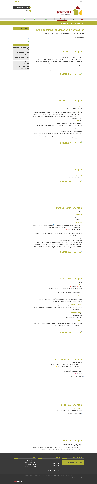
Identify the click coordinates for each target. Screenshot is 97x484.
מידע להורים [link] (27, 23)
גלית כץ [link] (80, 111)
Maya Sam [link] (79, 285)
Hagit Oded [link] (78, 214)
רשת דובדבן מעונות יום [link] (56, 475)
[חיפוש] (29, 11)
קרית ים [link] (68, 51)
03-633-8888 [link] (28, 463)
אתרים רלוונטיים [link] (56, 468)
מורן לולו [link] (80, 295)
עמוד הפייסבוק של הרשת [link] (54, 470)
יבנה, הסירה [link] (66, 405)
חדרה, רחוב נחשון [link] (63, 208)
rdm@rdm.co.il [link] (29, 466)
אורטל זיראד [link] (79, 106)
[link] (18, 1)
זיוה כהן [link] (80, 68)
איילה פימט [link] (79, 175)
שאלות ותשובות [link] (56, 463)
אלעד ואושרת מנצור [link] (77, 291)
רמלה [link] (69, 169)
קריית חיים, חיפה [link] (64, 100)
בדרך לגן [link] (77, 55)
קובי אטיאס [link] (79, 232)
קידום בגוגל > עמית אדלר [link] (78, 478)
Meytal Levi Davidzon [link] (76, 304)
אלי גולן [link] (80, 320)
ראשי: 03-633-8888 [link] (23, 7)
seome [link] (15, 481)
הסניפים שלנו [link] (56, 465)
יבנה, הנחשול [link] (65, 278)
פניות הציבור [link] (80, 1)
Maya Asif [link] (79, 222)
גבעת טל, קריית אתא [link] (62, 359)
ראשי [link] (32, 23)
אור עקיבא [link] (67, 440)
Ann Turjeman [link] (78, 408)
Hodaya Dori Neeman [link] (76, 312)
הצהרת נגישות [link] (32, 469)
